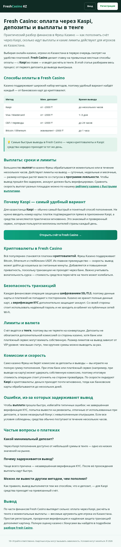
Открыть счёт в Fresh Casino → (61, 235)
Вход (90, 6)
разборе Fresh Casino (18, 528)
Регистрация (107, 5)
